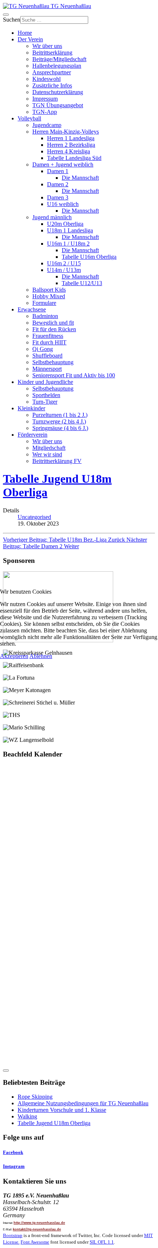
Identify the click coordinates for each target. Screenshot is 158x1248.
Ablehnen (40, 656)
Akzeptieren (14, 656)
